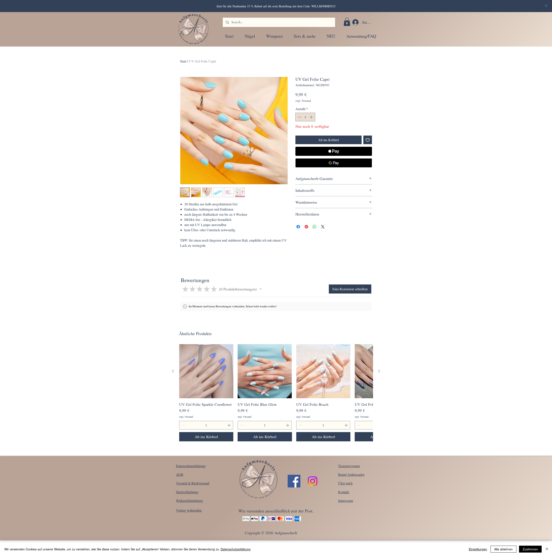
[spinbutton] (305, 117)
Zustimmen (530, 549)
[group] (276, 392)
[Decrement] (299, 117)
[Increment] (312, 117)
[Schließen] (546, 549)
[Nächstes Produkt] (379, 371)
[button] (346, 22)
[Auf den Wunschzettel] (367, 140)
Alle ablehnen (503, 549)
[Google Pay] (333, 162)
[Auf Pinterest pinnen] (306, 226)
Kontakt (343, 492)
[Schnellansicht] (206, 371)
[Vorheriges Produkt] (173, 371)
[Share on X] (322, 226)
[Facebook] (294, 481)
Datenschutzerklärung (236, 549)
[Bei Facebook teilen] (298, 226)
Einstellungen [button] (478, 549)
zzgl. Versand (303, 100)
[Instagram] (312, 481)
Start (183, 61)
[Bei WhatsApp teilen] (314, 226)
